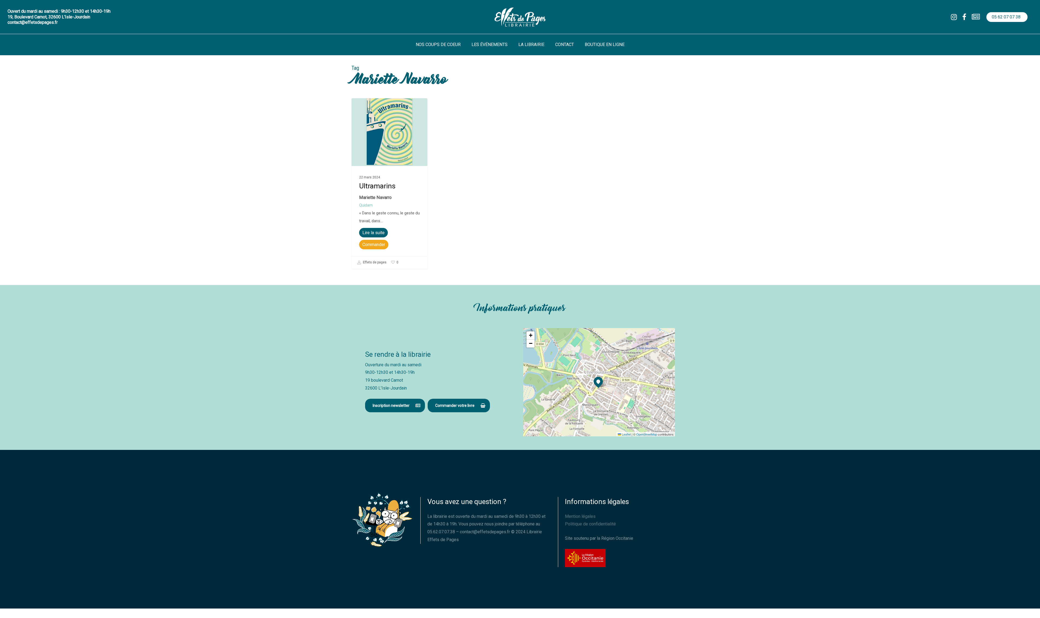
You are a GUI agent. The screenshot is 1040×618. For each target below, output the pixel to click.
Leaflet (626, 434)
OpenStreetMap (646, 434)
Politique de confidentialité (590, 524)
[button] (395, 405)
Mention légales (580, 516)
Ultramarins (377, 186)
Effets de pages (374, 262)
